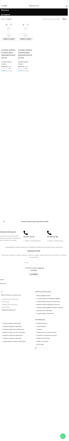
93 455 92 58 (52, 237)
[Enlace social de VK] (39, 2)
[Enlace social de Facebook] (24, 2)
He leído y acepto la (34, 269)
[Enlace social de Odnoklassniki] (35, 2)
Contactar (3, 287)
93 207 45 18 (29, 237)
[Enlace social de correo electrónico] (28, 2)
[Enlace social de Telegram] (41, 2)
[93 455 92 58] (49, 233)
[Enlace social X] (26, 2)
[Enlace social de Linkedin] (33, 2)
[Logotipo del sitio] (34, 5)
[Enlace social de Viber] (43, 2)
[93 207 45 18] (26, 233)
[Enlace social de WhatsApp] (37, 2)
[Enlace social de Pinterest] (31, 2)
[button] (8, 39)
